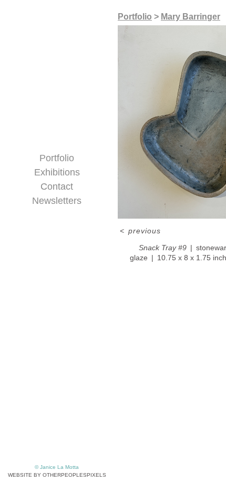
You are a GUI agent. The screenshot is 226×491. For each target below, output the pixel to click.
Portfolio (56, 158)
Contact (56, 186)
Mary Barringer (190, 16)
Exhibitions (57, 172)
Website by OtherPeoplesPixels (57, 475)
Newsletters (56, 200)
